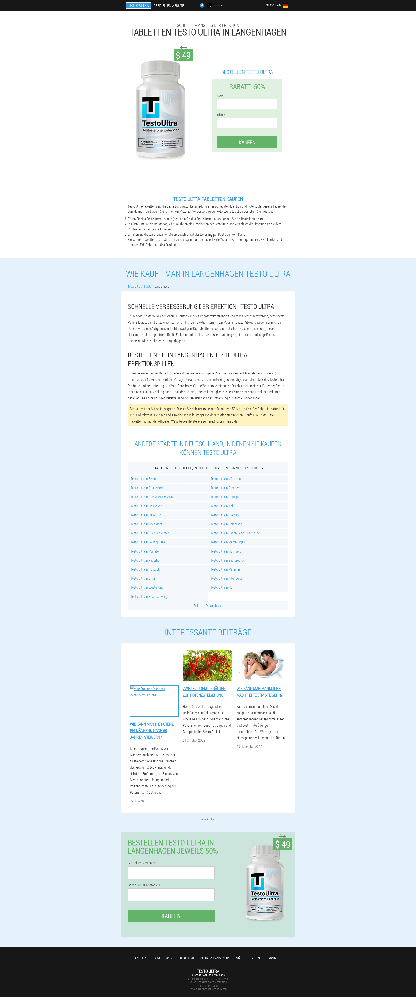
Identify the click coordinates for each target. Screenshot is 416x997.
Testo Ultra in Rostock (145, 569)
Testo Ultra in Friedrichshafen (150, 533)
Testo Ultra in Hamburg (146, 515)
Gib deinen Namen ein (142, 863)
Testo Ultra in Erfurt (143, 578)
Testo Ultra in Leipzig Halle (148, 542)
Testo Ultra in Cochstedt (146, 524)
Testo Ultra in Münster (145, 551)
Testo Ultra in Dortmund (226, 524)
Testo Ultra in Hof (222, 587)
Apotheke (141, 958)
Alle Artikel (208, 819)
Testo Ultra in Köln (223, 506)
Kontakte (274, 958)
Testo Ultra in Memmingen (228, 542)
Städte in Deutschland (208, 605)
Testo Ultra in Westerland (147, 587)
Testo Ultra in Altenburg (226, 578)
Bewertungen (163, 958)
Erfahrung (186, 958)
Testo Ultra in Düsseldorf (147, 487)
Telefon (221, 114)
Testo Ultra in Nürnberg (226, 551)
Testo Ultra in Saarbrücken (228, 560)
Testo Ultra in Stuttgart (226, 496)
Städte (240, 958)
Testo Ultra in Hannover (146, 506)
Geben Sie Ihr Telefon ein (144, 885)
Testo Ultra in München (226, 478)
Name (220, 95)
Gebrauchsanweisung (215, 958)
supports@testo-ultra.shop (208, 975)
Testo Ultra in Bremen (225, 515)
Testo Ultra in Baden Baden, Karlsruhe (235, 533)
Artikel (257, 958)
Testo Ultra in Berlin (143, 478)
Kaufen (247, 142)
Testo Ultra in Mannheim (226, 569)
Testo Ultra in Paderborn (146, 560)
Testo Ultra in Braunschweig (149, 596)
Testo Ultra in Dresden (225, 487)
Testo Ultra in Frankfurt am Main (152, 496)
